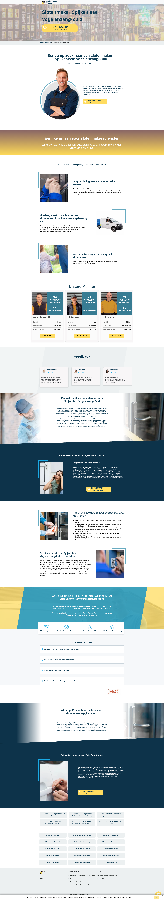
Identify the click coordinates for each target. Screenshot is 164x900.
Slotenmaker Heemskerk (82, 862)
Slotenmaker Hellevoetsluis (82, 835)
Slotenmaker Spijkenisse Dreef (77, 878)
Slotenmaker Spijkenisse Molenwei (78, 885)
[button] (42, 692)
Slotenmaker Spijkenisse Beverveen (78, 891)
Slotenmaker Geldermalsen (111, 842)
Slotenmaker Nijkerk (52, 855)
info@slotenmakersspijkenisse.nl (107, 875)
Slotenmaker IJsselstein (53, 848)
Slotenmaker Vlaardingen (111, 835)
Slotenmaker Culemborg (82, 842)
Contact (117, 2)
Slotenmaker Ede (111, 862)
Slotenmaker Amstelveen (82, 855)
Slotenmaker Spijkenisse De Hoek (78, 888)
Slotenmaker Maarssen (111, 848)
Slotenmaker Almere (52, 862)
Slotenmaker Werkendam (111, 855)
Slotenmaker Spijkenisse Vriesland (78, 881)
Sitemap (42, 878)
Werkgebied (99, 2)
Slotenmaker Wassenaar (82, 848)
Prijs (109, 2)
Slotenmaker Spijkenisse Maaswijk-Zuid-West (81, 875)
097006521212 (47, 336)
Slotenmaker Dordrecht (52, 842)
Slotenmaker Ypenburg (52, 835)
